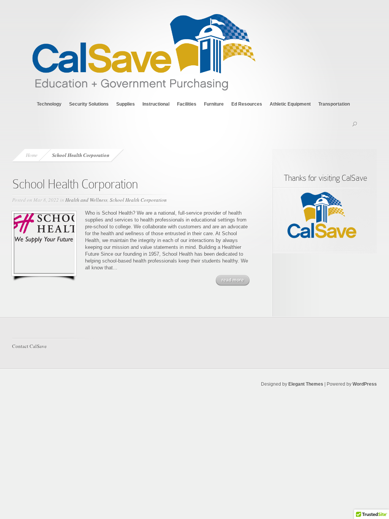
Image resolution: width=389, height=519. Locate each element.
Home (32, 155)
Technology (49, 104)
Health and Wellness (86, 199)
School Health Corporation (75, 184)
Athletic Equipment (290, 104)
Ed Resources (246, 104)
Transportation (334, 104)
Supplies (125, 104)
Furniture (214, 104)
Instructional (155, 104)
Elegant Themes (305, 384)
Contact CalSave (29, 346)
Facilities (186, 104)
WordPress (365, 384)
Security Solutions (89, 104)
